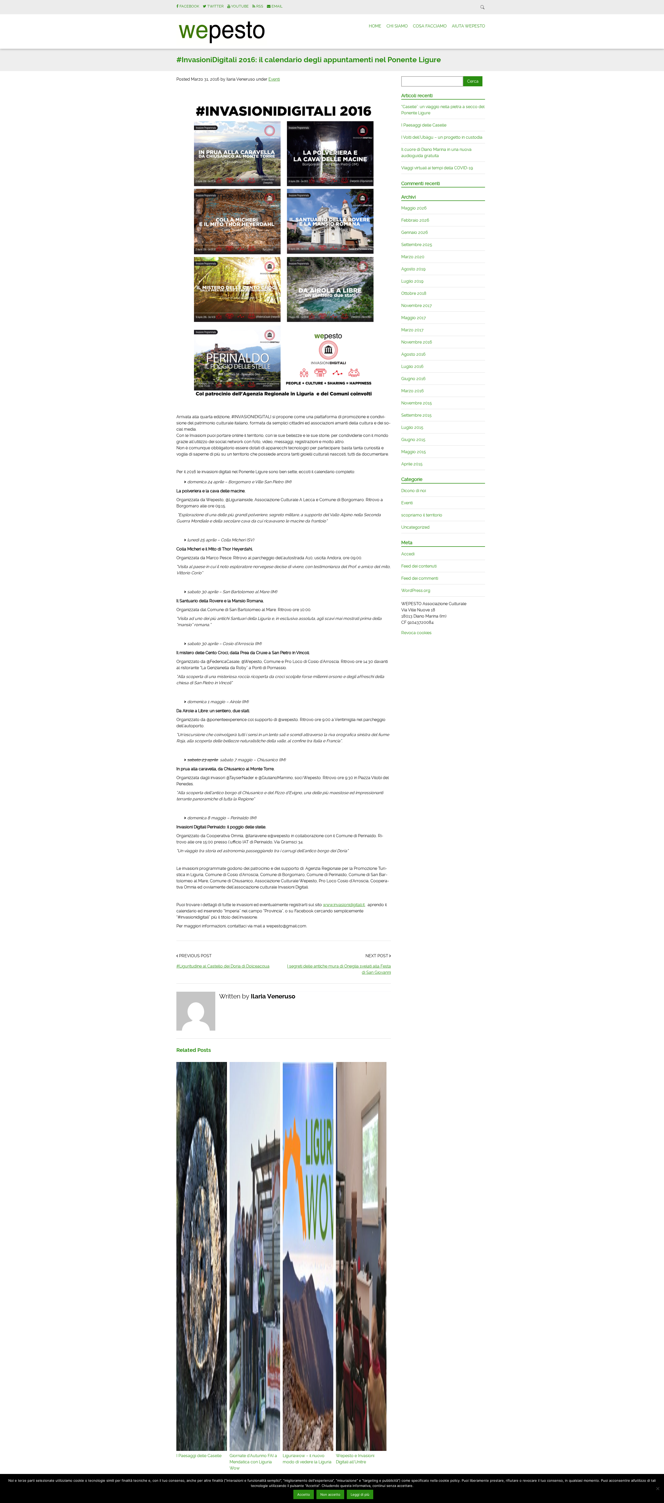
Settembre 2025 (416, 244)
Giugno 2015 (413, 439)
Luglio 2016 (412, 366)
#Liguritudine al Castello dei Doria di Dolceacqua (222, 966)
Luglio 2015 (412, 427)
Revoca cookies (416, 632)
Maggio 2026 (414, 208)
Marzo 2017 (412, 329)
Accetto (303, 1494)
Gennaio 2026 (414, 232)
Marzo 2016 (412, 390)
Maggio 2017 (413, 317)
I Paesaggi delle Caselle (423, 125)
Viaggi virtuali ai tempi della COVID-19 (437, 167)
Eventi (274, 79)
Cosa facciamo (430, 26)
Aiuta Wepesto (468, 26)
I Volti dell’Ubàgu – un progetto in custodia (441, 137)
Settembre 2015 (416, 415)
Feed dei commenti (419, 578)
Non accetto (330, 1494)
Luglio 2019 (412, 281)
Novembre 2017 (416, 305)
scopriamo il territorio (421, 515)
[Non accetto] (657, 1488)
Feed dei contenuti (419, 566)
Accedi (407, 553)
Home (375, 26)
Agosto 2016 (413, 354)
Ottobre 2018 (413, 293)
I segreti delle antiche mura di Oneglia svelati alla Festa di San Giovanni (339, 969)
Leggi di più (360, 1494)
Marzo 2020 (412, 256)
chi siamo (397, 26)
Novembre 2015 (416, 403)
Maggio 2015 (413, 451)
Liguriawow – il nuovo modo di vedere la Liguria (307, 1458)
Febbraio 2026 (415, 220)
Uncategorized (415, 527)
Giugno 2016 (413, 378)
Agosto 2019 (413, 269)
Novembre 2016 (416, 342)
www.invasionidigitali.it (344, 904)
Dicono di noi (413, 490)
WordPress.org (415, 590)
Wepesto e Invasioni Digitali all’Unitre (355, 1458)
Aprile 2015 (412, 464)
